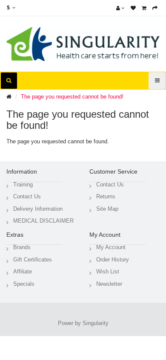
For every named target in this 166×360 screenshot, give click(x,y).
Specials (23, 284)
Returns (105, 196)
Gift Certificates (32, 259)
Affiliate (22, 271)
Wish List (107, 271)
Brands (22, 247)
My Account (111, 247)
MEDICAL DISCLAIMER (43, 221)
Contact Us (27, 196)
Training (23, 184)
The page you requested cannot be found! (72, 96)
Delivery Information (38, 209)
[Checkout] (154, 8)
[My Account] (120, 8)
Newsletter (109, 284)
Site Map (107, 209)
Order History (112, 259)
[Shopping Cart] (144, 8)
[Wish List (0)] (133, 8)
